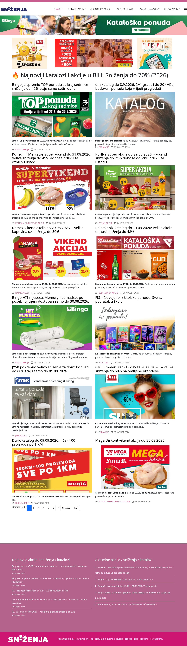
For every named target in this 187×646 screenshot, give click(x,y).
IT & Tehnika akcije (100, 9)
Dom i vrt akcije (125, 9)
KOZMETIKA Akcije (149, 9)
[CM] (31, 53)
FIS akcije (104, 362)
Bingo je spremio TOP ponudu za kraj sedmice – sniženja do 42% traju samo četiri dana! (51, 86)
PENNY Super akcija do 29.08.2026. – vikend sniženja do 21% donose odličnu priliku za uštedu (131, 158)
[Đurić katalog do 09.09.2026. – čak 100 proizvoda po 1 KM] (52, 470)
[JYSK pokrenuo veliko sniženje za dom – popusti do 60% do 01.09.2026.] (52, 396)
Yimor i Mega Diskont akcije (114, 501)
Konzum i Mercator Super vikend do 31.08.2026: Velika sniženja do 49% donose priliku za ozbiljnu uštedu (51, 158)
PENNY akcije (105, 223)
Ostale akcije (171, 9)
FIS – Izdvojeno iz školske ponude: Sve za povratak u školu (128, 299)
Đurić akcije (22, 503)
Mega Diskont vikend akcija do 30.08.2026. (130, 440)
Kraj (76, 508)
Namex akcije (22, 292)
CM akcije (104, 432)
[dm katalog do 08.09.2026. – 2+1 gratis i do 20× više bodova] (135, 114)
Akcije (57, 9)
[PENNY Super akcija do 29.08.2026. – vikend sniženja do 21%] (135, 187)
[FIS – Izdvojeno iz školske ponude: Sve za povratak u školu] (135, 327)
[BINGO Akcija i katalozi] (93, 25)
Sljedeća (66, 508)
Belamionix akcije (108, 292)
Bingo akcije (22, 149)
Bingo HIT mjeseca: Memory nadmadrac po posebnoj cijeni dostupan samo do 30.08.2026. (50, 299)
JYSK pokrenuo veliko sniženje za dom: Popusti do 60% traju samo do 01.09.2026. (50, 369)
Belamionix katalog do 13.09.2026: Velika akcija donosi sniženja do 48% (134, 229)
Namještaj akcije (75, 9)
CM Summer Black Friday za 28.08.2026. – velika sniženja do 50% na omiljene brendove (134, 369)
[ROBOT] (156, 53)
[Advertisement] (95, 527)
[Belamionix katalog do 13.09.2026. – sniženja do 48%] (135, 257)
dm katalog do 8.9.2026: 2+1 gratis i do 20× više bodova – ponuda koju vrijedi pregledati (134, 86)
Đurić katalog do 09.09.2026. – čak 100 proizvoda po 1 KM (43, 442)
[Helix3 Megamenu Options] (185, 8)
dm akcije (104, 147)
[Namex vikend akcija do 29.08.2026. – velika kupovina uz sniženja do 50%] (52, 257)
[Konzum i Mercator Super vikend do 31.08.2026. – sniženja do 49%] (52, 187)
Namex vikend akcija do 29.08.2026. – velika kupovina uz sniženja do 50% (48, 229)
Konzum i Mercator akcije (29, 223)
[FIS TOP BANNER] (93, 53)
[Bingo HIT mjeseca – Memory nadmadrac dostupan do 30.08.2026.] (52, 327)
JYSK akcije (21, 435)
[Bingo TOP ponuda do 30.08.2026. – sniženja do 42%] (52, 114)
